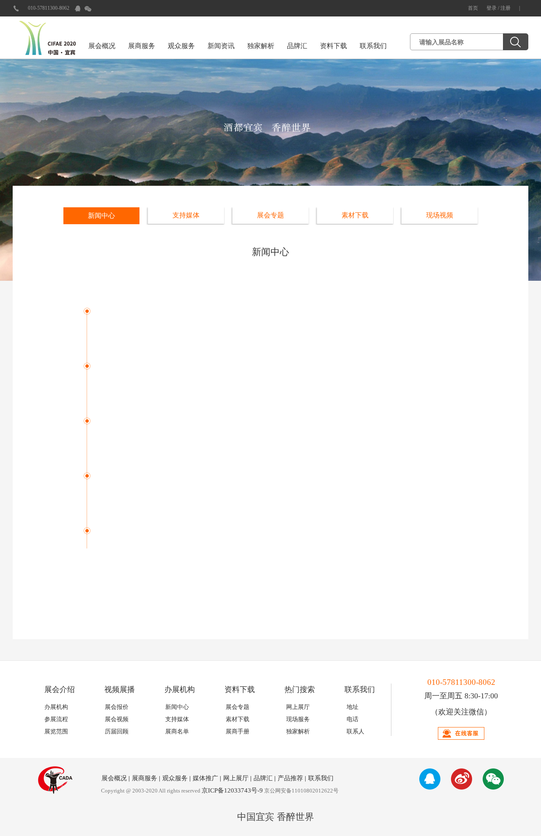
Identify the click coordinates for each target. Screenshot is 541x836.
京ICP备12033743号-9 (232, 790)
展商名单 (177, 731)
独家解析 (260, 45)
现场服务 (298, 719)
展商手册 (237, 731)
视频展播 (119, 689)
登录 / (493, 8)
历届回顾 (116, 731)
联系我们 (373, 45)
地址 (352, 707)
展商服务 (141, 45)
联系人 (355, 731)
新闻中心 (101, 215)
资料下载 (333, 45)
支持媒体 (185, 215)
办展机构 (179, 689)
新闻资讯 (221, 45)
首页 (473, 8)
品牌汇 (297, 45)
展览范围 (56, 731)
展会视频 (116, 719)
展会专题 (270, 215)
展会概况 (101, 45)
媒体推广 (205, 778)
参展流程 (56, 719)
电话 (352, 719)
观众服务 (181, 45)
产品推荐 (290, 778)
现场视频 (439, 215)
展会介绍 (59, 689)
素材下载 (355, 215)
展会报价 (116, 707)
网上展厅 (298, 707)
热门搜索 (299, 689)
